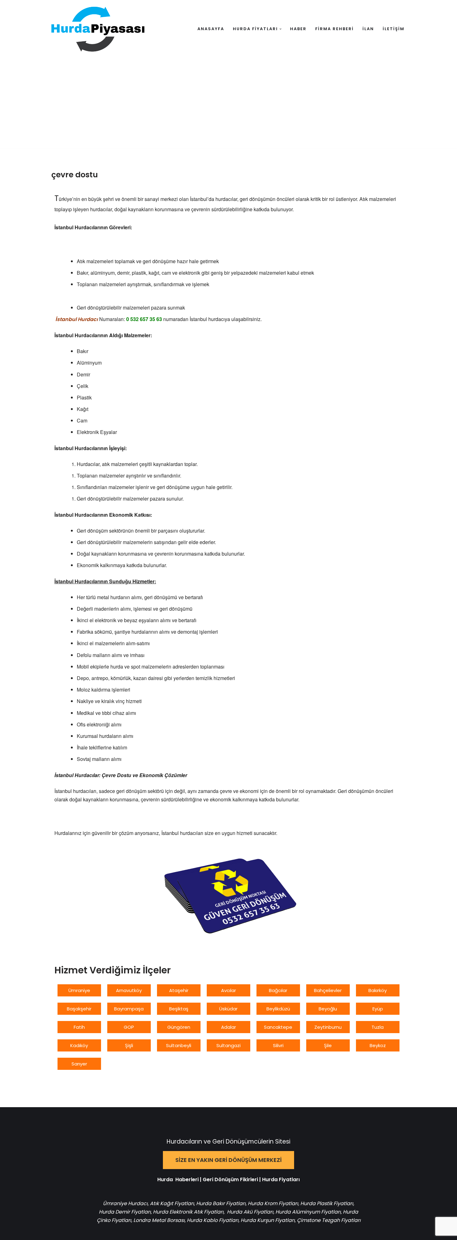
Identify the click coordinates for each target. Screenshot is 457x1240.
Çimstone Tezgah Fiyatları (329, 1220)
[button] (280, 29)
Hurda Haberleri (178, 1179)
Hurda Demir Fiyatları (125, 1211)
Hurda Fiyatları (281, 1179)
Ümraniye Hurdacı (125, 1203)
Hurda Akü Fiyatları (250, 1211)
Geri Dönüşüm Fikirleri (230, 1179)
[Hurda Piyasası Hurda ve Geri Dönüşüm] (98, 29)
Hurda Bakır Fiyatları (221, 1203)
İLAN (368, 29)
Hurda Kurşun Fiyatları (268, 1220)
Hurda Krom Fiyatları (273, 1203)
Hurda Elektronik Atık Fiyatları (188, 1211)
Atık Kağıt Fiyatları (172, 1203)
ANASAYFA (210, 29)
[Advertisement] (228, 104)
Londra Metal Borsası (159, 1220)
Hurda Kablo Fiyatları (212, 1220)
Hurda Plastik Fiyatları (326, 1203)
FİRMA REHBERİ (334, 29)
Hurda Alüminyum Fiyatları (307, 1211)
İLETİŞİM (393, 29)
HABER (298, 29)
